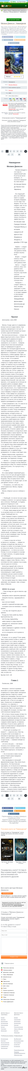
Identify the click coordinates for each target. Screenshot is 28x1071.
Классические (4, 1025)
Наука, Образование (8, 974)
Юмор (4, 997)
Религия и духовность (8, 990)
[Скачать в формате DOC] (21, 100)
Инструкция (16, 113)
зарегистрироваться (19, 905)
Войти (14, 1)
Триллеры (3, 1029)
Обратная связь (18, 1055)
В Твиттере (17, 1044)
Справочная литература (9, 992)
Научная (16, 1025)
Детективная (17, 1021)
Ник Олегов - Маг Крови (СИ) (7, 863)
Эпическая (17, 1032)
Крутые (3, 1027)
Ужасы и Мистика (18, 1029)
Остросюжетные (5, 1044)
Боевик (3, 1017)
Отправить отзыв (14, 956)
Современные (4, 1046)
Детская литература (8, 983)
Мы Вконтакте (13, 813)
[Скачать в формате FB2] (10, 100)
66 (19, 154)
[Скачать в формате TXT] (17, 100)
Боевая (16, 1017)
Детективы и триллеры (8, 972)
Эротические (4, 1048)
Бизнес (5, 988)
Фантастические (5, 1042)
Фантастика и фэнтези (8, 967)
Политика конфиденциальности (19, 1052)
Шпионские (4, 1030)
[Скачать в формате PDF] (24, 100)
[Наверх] (23, 1067)
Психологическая (18, 1027)
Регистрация (22, 1)
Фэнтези (11, 90)
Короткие (3, 1040)
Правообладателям (19, 1050)
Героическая (17, 1019)
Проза (4, 979)
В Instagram (17, 1046)
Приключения (6, 981)
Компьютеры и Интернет (9, 999)
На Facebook (17, 1042)
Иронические (4, 1021)
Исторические (4, 1023)
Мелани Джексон (13, 84)
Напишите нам (12, 109)
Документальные (7, 976)
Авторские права (14, 19)
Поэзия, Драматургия (8, 1001)
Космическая (17, 1023)
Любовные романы (7, 970)
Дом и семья (6, 986)
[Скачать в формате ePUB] (14, 100)
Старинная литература (8, 995)
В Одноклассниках (18, 1040)
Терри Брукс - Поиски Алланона (21, 863)
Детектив (3, 1019)
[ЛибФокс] (6, 5)
